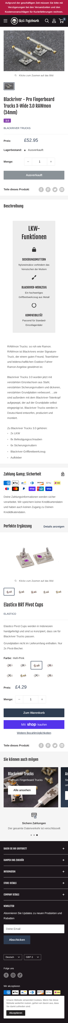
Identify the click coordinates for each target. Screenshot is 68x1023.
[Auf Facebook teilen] (41, 189)
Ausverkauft (34, 175)
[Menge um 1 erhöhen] (51, 161)
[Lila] (9, 665)
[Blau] (23, 665)
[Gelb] (23, 675)
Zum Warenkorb (34, 712)
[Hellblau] (36, 675)
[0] (61, 21)
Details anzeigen (54, 526)
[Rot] (50, 675)
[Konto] (54, 21)
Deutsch (10, 957)
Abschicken (17, 939)
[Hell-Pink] (36, 665)
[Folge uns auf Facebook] (6, 975)
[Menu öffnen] (5, 20)
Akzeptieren (15, 1013)
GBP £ (29, 957)
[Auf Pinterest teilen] (48, 189)
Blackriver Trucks (17, 128)
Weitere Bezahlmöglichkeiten (34, 732)
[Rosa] (50, 665)
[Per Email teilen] (61, 189)
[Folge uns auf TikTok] (19, 975)
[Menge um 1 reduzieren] (28, 161)
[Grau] (9, 675)
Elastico (10, 613)
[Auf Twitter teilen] (54, 189)
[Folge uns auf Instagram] (13, 975)
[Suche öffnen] (47, 21)
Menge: (8, 161)
